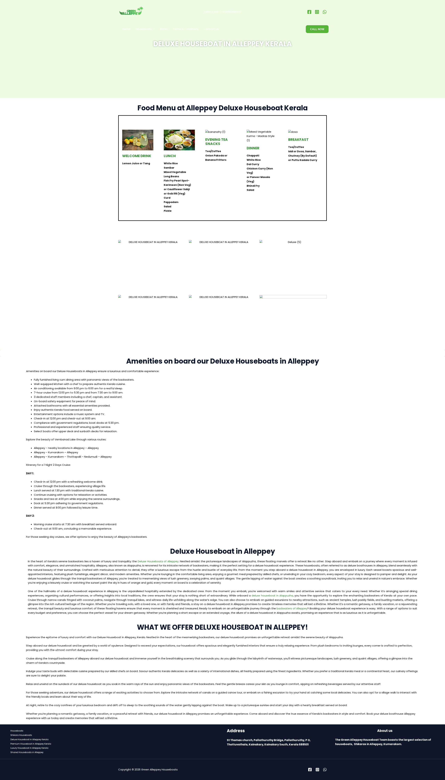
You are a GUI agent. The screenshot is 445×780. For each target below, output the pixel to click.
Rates (164, 29)
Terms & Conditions (186, 29)
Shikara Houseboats (21, 735)
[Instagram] (317, 12)
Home (126, 29)
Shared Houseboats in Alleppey (26, 752)
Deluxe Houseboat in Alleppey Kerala (29, 739)
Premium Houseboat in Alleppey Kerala (30, 743)
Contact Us (211, 29)
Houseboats (144, 29)
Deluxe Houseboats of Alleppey (158, 561)
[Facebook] (309, 12)
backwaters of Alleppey (292, 608)
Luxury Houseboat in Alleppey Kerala (29, 747)
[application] (153, 29)
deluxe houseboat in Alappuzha (272, 595)
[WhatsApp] (324, 12)
